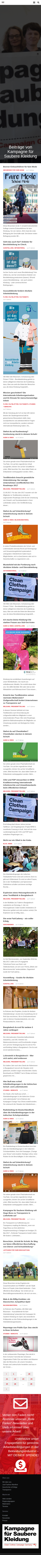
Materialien (6, 1504)
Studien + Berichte (10, 1090)
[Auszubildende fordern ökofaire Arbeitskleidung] (20, 338)
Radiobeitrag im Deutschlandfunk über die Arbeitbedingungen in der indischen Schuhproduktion (18, 1112)
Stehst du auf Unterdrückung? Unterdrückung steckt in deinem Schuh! (18, 513)
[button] (34, 2)
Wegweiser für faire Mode (13, 170)
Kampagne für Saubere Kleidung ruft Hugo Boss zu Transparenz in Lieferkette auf (20, 1213)
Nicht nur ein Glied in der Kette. (17, 840)
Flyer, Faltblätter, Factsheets (15, 297)
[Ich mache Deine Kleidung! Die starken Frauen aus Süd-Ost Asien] (20, 652)
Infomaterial (19, 248)
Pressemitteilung (18, 489)
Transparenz (6, 1490)
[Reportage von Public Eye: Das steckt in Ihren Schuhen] (20, 1344)
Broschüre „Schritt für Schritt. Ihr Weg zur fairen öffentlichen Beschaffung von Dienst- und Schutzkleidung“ (20, 1244)
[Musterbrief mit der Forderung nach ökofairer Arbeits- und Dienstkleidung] (20, 587)
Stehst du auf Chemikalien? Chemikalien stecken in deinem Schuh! (17, 734)
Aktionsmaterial (10, 571)
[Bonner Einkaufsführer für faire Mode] (20, 198)
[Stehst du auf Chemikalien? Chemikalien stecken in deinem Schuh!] (20, 751)
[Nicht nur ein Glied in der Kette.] (20, 859)
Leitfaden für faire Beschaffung (16, 1250)
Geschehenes (8, 924)
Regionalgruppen (8, 1501)
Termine (5, 1506)
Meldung (6, 489)
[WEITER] (6, 1389)
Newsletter (6, 1518)
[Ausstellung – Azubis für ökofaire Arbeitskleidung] (20, 997)
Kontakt (5, 1515)
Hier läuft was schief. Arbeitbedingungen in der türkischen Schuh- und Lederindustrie (20, 1084)
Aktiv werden (7, 1499)
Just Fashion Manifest (10, 1484)
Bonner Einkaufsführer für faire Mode (20, 167)
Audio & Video (8, 437)
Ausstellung (8, 248)
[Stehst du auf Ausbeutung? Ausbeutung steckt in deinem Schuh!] (20, 449)
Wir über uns (6, 1482)
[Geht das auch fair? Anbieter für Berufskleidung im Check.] (20, 260)
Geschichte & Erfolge (9, 1487)
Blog (5, 843)
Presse (4, 1520)
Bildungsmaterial (22, 520)
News (10, 843)
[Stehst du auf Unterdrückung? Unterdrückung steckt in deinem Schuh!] (20, 534)
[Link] (20, 1403)
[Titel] (3, 2)
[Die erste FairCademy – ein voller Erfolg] (20, 942)
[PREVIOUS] (6, 1374)
